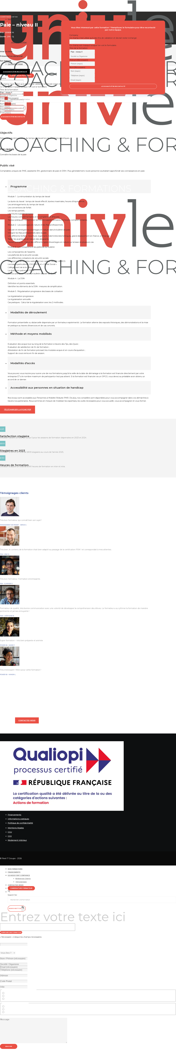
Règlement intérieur (17, 840)
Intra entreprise (12, 1007)
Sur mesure (10, 1012)
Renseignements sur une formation (21, 993)
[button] (9, 892)
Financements (14, 815)
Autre (7, 999)
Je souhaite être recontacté (13, 117)
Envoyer (8, 1046)
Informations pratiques (18, 819)
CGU (10, 832)
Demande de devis (13, 996)
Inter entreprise (12, 1009)
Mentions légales (16, 828)
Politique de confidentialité (20, 823)
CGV (10, 836)
